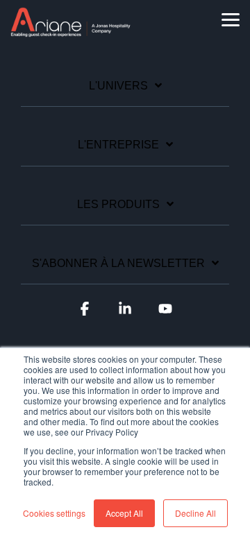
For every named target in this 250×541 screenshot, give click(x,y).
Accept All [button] (124, 513)
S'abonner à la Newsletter (118, 263)
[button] (231, 18)
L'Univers (118, 86)
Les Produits (118, 204)
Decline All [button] (195, 513)
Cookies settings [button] (54, 513)
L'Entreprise (118, 145)
